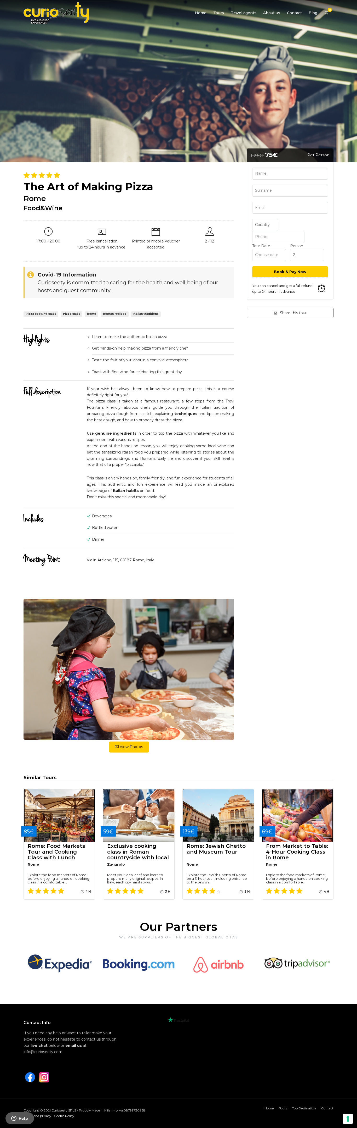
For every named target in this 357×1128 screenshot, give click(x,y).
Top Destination (304, 1108)
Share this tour (293, 313)
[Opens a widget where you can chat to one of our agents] (19, 1118)
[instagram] (44, 1077)
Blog (313, 12)
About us (271, 12)
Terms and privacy (37, 1116)
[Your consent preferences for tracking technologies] (348, 1119)
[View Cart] (327, 13)
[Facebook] (30, 1077)
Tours (218, 12)
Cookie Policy (64, 1116)
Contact (294, 12)
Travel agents (243, 12)
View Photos (131, 746)
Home (200, 12)
